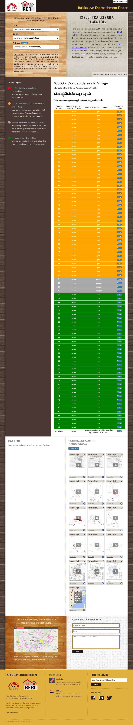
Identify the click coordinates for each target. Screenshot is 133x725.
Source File (72, 477)
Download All (73, 448)
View (119, 111)
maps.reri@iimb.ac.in (12, 712)
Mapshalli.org (60, 679)
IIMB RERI (59, 691)
